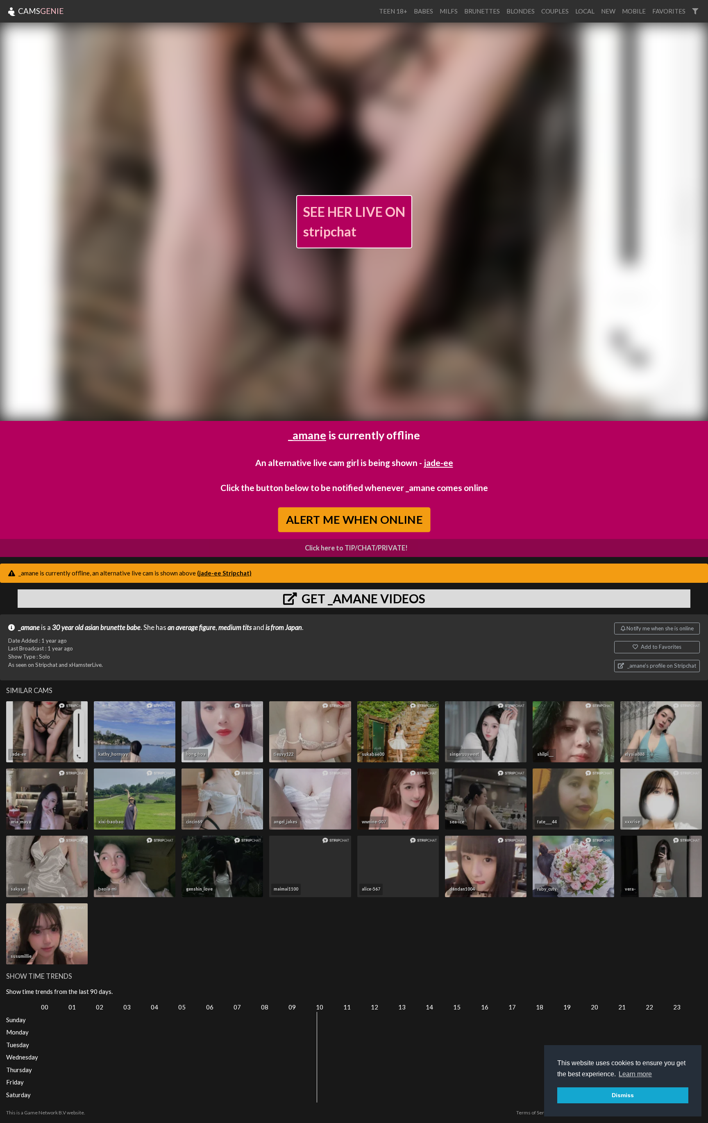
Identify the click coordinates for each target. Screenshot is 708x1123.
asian (92, 627)
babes (423, 11)
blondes (520, 11)
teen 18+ (393, 11)
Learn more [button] (635, 1074)
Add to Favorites (660, 646)
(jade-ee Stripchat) (224, 573)
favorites (668, 11)
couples (555, 11)
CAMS (40, 11)
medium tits (235, 627)
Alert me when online (354, 519)
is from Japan (284, 627)
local (585, 11)
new (608, 11)
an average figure (192, 627)
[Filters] (695, 11)
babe (134, 627)
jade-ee (438, 462)
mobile (634, 11)
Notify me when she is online (659, 628)
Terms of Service (534, 1112)
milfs (449, 11)
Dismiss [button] (623, 1095)
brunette (112, 627)
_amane (307, 435)
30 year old (68, 627)
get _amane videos (362, 598)
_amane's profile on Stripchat (661, 665)
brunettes (482, 11)
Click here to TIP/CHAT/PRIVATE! (356, 548)
